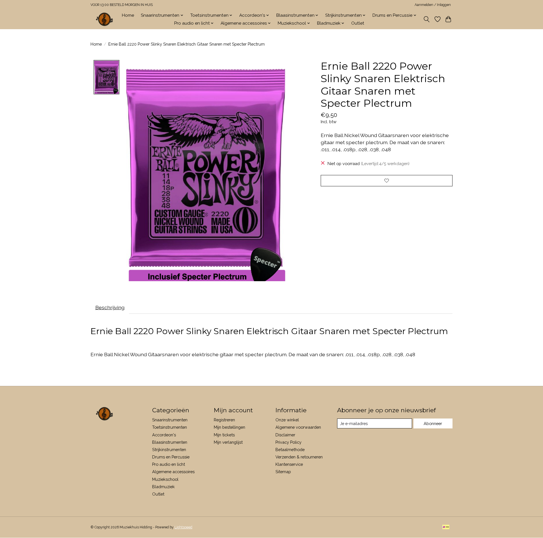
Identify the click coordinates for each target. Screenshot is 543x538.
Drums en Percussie (170, 456)
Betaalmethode (290, 449)
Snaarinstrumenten (170, 419)
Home (128, 15)
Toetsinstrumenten (169, 427)
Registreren (224, 419)
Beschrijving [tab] (109, 307)
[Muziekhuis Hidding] (104, 19)
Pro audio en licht (168, 464)
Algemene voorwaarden (298, 427)
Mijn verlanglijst (228, 442)
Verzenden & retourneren (299, 456)
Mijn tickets (224, 434)
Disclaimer (285, 434)
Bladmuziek (163, 486)
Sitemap (283, 471)
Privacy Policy (288, 442)
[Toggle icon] (427, 19)
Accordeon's (164, 434)
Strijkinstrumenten (169, 449)
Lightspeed (183, 527)
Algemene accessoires (173, 471)
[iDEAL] (445, 527)
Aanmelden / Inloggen (433, 5)
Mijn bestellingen (229, 427)
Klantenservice (289, 464)
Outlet (357, 23)
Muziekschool (165, 479)
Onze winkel (287, 419)
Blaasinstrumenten (169, 442)
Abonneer (433, 423)
